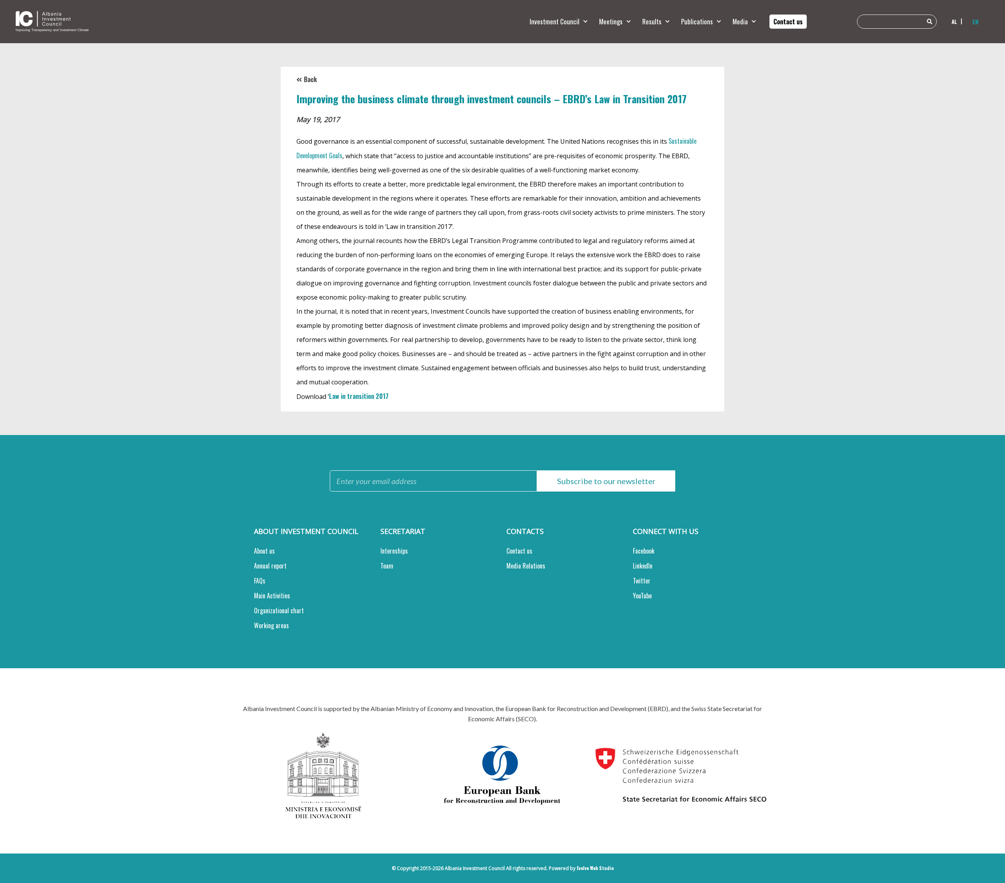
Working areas (271, 625)
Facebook (643, 551)
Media (740, 21)
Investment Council (554, 21)
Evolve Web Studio (595, 868)
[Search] (929, 21)
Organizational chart (279, 610)
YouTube (642, 595)
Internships (394, 551)
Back (310, 79)
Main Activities (272, 595)
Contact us (519, 551)
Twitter (642, 580)
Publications (697, 21)
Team (386, 565)
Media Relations (525, 565)
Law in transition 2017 (359, 396)
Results (651, 21)
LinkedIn (642, 565)
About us (264, 551)
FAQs (259, 580)
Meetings (611, 21)
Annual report (270, 565)
